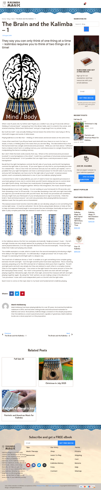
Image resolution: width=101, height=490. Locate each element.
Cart (77, 459)
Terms (77, 447)
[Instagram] (44, 465)
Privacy (78, 451)
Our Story (54, 447)
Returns (78, 463)
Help (76, 467)
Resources (30, 455)
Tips (28, 447)
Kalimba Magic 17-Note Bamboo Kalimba (93, 215)
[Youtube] (28, 465)
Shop (52, 451)
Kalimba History (56, 463)
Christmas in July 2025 (56, 383)
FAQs (52, 467)
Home (4, 19)
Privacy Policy (41, 486)
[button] (95, 4)
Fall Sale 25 (19, 359)
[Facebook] (34, 465)
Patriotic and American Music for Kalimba (19, 416)
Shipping (78, 455)
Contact (53, 471)
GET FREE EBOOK (86, 98)
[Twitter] (39, 465)
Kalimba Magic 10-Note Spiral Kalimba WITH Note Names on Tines (78, 218)
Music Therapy (32, 451)
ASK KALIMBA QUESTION (87, 178)
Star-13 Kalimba (77, 247)
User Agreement (54, 486)
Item (13, 19)
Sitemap (78, 471)
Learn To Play (55, 455)
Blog (8, 19)
